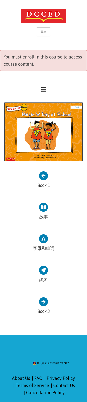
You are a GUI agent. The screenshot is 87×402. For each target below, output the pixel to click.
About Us (21, 378)
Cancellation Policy (45, 392)
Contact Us (64, 385)
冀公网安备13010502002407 (53, 363)
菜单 (43, 31)
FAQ (38, 378)
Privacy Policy (61, 378)
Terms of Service (32, 385)
